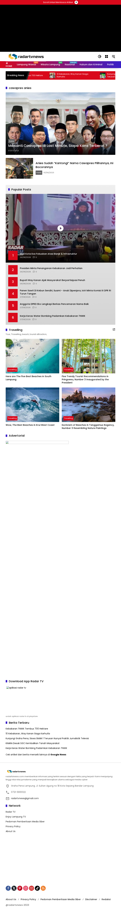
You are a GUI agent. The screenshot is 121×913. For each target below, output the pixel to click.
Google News (58, 754)
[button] (99, 56)
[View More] (113, 329)
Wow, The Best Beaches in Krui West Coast (30, 425)
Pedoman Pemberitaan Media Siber (25, 821)
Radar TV (10, 811)
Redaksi (106, 899)
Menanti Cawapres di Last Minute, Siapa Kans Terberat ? (57, 145)
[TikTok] (37, 888)
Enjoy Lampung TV (16, 816)
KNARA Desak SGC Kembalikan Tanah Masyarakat (33, 743)
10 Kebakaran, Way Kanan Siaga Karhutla (58, 75)
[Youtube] (31, 888)
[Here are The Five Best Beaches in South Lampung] (32, 356)
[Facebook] (8, 888)
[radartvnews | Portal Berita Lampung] (26, 56)
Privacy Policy (13, 826)
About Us (10, 831)
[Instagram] (25, 888)
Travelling (12, 369)
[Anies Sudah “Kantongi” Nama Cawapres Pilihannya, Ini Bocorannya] (19, 168)
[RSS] (43, 888)
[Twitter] (14, 888)
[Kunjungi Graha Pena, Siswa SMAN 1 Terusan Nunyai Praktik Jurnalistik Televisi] (88, 75)
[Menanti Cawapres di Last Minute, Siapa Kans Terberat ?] (60, 123)
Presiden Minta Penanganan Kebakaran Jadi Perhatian (51, 268)
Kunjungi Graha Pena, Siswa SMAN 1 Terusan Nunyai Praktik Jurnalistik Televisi (47, 738)
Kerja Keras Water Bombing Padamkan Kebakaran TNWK (52, 316)
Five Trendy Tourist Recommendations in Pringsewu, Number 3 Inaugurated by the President (85, 379)
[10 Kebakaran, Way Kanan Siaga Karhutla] (38, 75)
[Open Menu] (106, 56)
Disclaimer (91, 899)
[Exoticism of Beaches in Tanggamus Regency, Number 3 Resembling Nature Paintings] (88, 404)
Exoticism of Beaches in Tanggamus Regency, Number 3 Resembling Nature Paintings (88, 427)
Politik (11, 141)
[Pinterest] (19, 888)
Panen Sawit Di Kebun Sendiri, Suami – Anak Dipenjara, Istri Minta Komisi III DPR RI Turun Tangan (65, 292)
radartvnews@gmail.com (25, 798)
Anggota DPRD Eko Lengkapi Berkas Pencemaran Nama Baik (54, 304)
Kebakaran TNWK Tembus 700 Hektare (27, 728)
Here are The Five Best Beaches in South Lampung (28, 378)
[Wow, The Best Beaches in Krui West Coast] (32, 404)
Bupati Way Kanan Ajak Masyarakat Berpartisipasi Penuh (52, 280)
